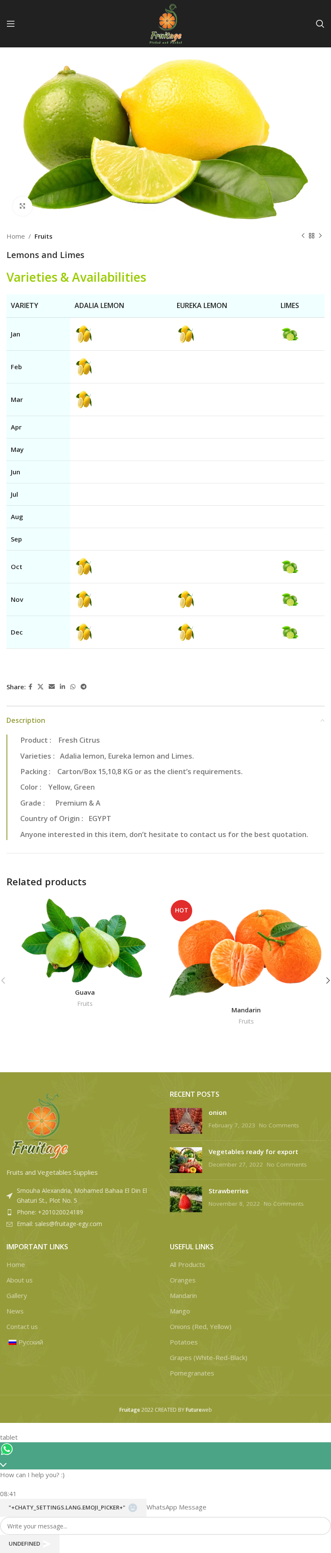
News (15, 1311)
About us (19, 1280)
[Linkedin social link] (62, 687)
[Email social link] (51, 687)
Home (15, 236)
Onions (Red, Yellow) (200, 1326)
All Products (187, 1264)
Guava (85, 992)
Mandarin (246, 1009)
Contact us (22, 1326)
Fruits (43, 236)
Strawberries (229, 1190)
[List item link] (83, 1212)
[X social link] (40, 687)
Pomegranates (192, 1373)
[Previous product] (303, 236)
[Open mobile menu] (10, 23)
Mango (180, 1311)
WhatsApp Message (176, 1507)
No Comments (279, 1125)
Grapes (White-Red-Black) (208, 1357)
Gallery (16, 1295)
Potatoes (184, 1342)
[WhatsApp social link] (73, 687)
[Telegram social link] (83, 687)
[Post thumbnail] (186, 1121)
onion (218, 1112)
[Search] (320, 23)
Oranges (183, 1280)
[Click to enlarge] (22, 206)
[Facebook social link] (30, 687)
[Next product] (320, 236)
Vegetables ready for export (253, 1151)
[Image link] (38, 1125)
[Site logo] (165, 23)
